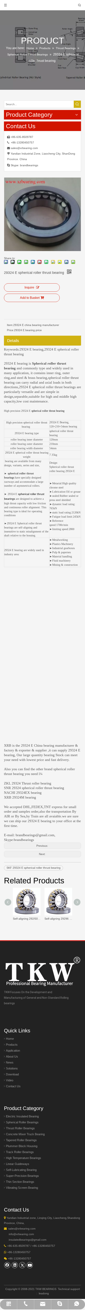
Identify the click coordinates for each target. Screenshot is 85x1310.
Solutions (12, 1068)
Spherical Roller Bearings (22, 1122)
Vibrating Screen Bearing (22, 1187)
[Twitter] (22, 1265)
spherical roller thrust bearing (47, 410)
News (9, 1062)
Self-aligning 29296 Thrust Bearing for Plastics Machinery (58, 918)
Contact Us (13, 1086)
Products (12, 1044)
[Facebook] (7, 1265)
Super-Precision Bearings (22, 1175)
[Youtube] (30, 1265)
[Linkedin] (15, 1265)
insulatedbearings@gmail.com (27, 1239)
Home (10, 1038)
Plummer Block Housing (21, 1146)
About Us (12, 1056)
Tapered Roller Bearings (21, 1140)
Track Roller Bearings (20, 1152)
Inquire (29, 287)
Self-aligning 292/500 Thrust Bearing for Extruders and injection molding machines (27, 918)
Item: (10, 325)
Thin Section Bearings (20, 1181)
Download (12, 1074)
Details (13, 340)
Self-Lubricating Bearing (21, 1169)
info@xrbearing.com (21, 1234)
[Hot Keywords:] (77, 104)
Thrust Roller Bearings (20, 1128)
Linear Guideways (17, 1164)
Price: (10, 330)
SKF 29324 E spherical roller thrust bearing (33, 867)
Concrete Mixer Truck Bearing (25, 1134)
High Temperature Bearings (23, 1158)
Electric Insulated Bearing (22, 1116)
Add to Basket (30, 297)
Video (9, 1080)
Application (13, 1050)
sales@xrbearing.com (24, 148)
